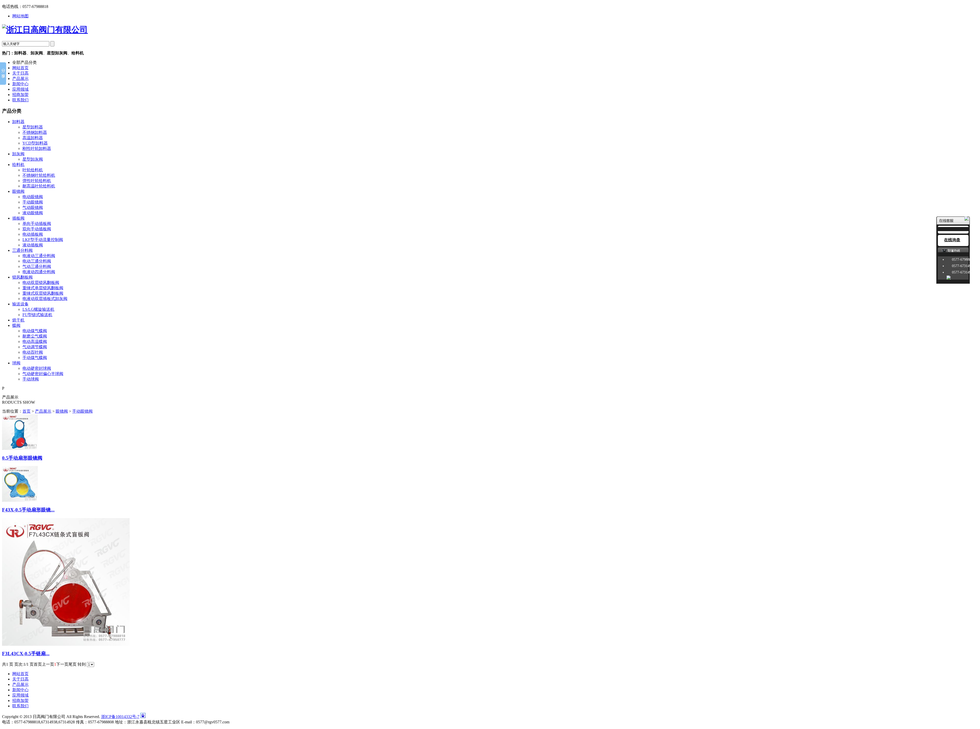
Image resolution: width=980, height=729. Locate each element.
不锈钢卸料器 (34, 132)
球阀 (16, 363)
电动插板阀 (32, 234)
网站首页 (20, 68)
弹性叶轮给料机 (36, 180)
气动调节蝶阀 (34, 347)
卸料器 (18, 121)
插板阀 (18, 218)
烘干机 (18, 320)
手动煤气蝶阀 (34, 357)
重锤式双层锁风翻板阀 (42, 293)
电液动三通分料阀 (38, 256)
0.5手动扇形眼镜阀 (22, 458)
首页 (26, 411)
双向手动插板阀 (36, 229)
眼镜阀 (18, 191)
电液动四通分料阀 (38, 272)
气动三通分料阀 (36, 266)
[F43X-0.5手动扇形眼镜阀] (20, 500)
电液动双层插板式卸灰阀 (44, 298)
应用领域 (20, 89)
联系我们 (20, 100)
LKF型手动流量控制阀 (42, 239)
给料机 (18, 164)
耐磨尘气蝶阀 (34, 336)
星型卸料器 (32, 127)
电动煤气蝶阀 (34, 331)
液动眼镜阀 (32, 213)
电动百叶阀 (32, 352)
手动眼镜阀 (32, 202)
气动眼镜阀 (32, 207)
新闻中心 (20, 84)
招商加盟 (20, 94)
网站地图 (20, 16)
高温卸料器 (32, 138)
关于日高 (20, 73)
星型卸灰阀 (32, 159)
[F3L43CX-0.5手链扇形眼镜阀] (66, 644)
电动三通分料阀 (36, 261)
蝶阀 (16, 325)
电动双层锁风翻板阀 (40, 282)
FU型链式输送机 (37, 315)
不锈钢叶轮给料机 (38, 175)
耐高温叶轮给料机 (38, 186)
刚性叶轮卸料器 (36, 148)
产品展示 (20, 78)
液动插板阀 (32, 245)
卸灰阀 (18, 154)
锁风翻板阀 (22, 277)
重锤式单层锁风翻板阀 (42, 288)
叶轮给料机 (32, 170)
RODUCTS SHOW (18, 402)
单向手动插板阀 (36, 223)
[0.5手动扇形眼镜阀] (20, 448)
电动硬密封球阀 (36, 368)
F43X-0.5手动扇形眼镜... (28, 509)
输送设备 (20, 304)
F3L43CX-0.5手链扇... (26, 653)
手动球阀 (30, 379)
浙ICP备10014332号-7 (120, 716)
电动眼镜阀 (32, 197)
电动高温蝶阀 (34, 341)
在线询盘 (952, 240)
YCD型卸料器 (35, 143)
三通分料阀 (22, 250)
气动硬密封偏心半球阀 (42, 374)
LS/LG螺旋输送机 (38, 309)
